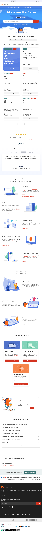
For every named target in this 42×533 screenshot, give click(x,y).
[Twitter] (2, 507)
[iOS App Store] (16, 530)
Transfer (23, 17)
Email (16, 39)
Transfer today (21, 384)
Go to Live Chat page (30, 472)
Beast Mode (29, 21)
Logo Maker (26, 256)
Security (31, 39)
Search (35, 21)
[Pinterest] (12, 507)
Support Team (31, 319)
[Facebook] (5, 507)
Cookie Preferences (31, 514)
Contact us (3, 1)
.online (23, 24)
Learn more (11, 68)
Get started (12, 360)
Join (32, 408)
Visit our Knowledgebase (8, 465)
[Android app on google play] (9, 530)
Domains (12, 39)
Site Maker (18, 209)
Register (18, 17)
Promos (7, 39)
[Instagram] (9, 507)
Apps (35, 39)
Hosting (26, 39)
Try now (30, 68)
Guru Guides (15, 355)
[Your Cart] (36, 1)
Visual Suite (34, 256)
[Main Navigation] (40, 4)
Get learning (30, 360)
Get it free (12, 118)
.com (15, 24)
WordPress (21, 39)
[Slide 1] (20, 171)
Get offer (12, 93)
